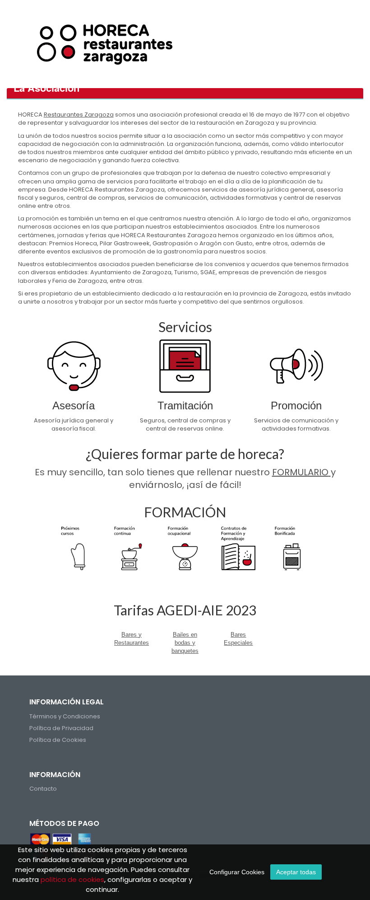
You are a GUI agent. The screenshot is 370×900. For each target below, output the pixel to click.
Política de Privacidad (61, 728)
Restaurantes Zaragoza (79, 114)
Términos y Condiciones (64, 716)
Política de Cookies (57, 740)
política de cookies (72, 879)
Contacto (43, 788)
